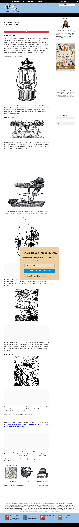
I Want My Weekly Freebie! (39, 271)
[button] (40, 253)
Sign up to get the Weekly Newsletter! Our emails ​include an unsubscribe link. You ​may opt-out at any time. (39, 275)
